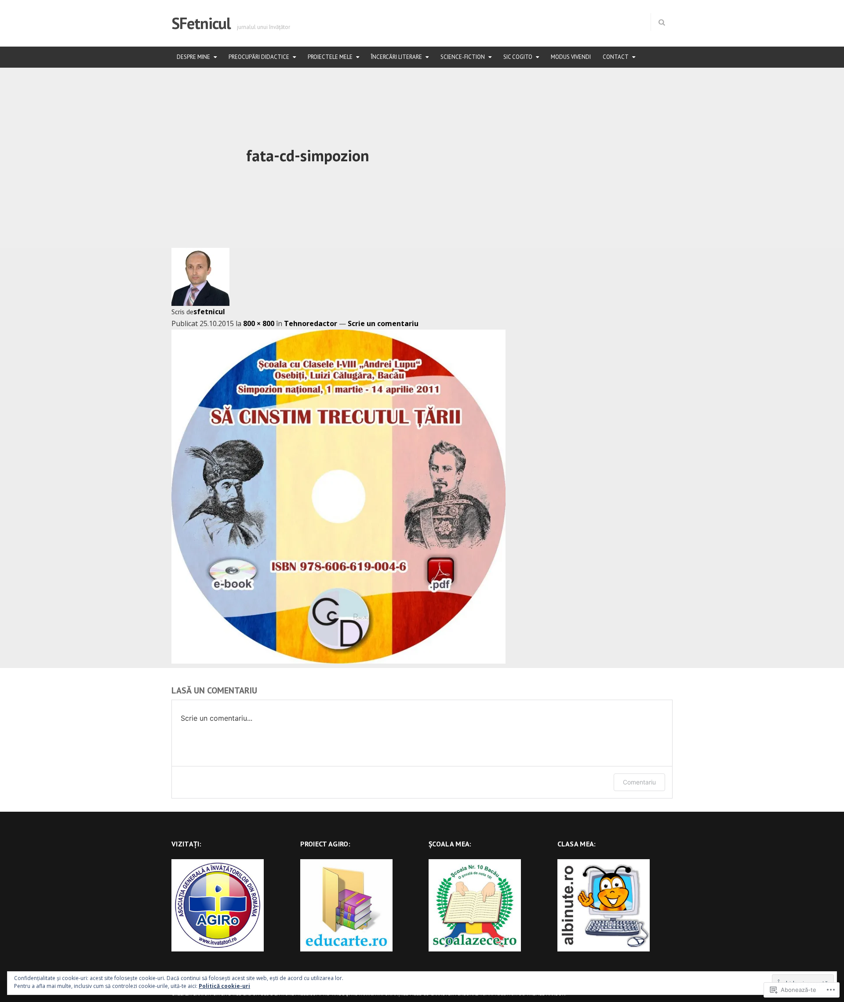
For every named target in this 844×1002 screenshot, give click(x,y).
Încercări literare (396, 57)
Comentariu (639, 782)
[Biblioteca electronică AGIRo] (346, 904)
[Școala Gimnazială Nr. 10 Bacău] (475, 904)
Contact (616, 57)
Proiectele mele (330, 57)
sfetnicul (209, 311)
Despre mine (193, 57)
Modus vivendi (571, 57)
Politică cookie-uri (224, 986)
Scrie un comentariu (383, 323)
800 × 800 (258, 323)
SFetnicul (201, 23)
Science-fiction (462, 57)
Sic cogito (517, 57)
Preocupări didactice (259, 57)
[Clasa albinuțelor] (603, 904)
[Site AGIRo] (217, 904)
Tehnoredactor (310, 323)
